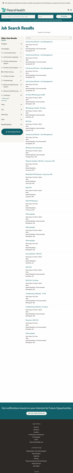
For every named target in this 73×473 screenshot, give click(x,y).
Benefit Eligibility (6, 124)
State (2, 104)
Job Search (36, 429)
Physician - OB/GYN (32, 320)
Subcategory (5, 49)
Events (36, 439)
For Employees (36, 437)
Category (4, 44)
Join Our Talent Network (36, 413)
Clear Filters (4, 100)
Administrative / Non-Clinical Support (36, 451)
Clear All (3, 40)
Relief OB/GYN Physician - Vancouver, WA (39, 174)
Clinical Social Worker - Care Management (39, 41)
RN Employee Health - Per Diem (36, 108)
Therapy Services (36, 463)
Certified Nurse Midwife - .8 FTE (36, 293)
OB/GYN (29, 187)
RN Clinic (28, 121)
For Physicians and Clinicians (36, 434)
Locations (36, 432)
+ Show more (5, 98)
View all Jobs (36, 466)
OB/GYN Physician (32, 201)
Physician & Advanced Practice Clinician (36, 461)
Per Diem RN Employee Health (35, 95)
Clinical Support (36, 453)
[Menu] (71, 10)
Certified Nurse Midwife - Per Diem (37, 307)
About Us (36, 427)
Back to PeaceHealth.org (36, 442)
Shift (2, 119)
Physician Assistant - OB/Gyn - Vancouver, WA (40, 161)
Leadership (36, 456)
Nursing (36, 458)
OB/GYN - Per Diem (32, 280)
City (2, 109)
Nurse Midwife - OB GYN (34, 254)
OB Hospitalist (30, 214)
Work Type (4, 114)
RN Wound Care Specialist (34, 148)
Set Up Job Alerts (13, 132)
